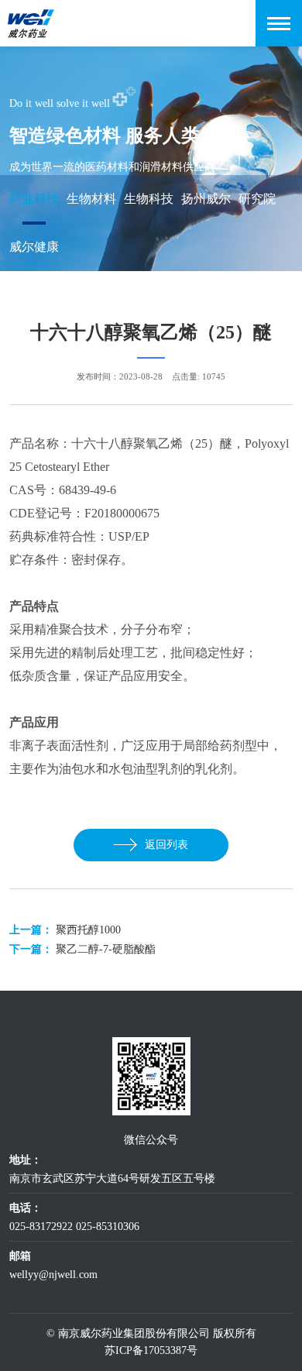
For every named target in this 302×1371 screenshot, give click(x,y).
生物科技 (148, 198)
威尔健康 (34, 246)
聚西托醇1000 (88, 930)
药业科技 (34, 198)
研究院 (257, 198)
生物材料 (91, 198)
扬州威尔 (206, 198)
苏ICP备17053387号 (151, 1350)
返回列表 (166, 844)
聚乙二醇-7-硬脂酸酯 (106, 949)
